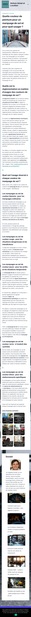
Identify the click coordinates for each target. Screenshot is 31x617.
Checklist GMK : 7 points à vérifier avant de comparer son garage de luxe (15, 572)
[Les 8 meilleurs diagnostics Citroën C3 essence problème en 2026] (16, 518)
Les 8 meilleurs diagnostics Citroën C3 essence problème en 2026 (16, 529)
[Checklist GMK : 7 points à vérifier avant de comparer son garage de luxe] (16, 561)
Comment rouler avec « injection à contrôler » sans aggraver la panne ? (15, 508)
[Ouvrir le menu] (28, 4)
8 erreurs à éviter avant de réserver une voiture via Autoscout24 (15, 551)
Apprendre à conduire (8, 13)
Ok (16, 614)
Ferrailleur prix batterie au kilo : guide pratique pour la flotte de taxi (16, 593)
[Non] (29, 612)
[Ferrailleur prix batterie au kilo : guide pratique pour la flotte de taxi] (16, 582)
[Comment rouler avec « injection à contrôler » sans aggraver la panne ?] (16, 498)
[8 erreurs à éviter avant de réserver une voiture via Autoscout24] (16, 540)
